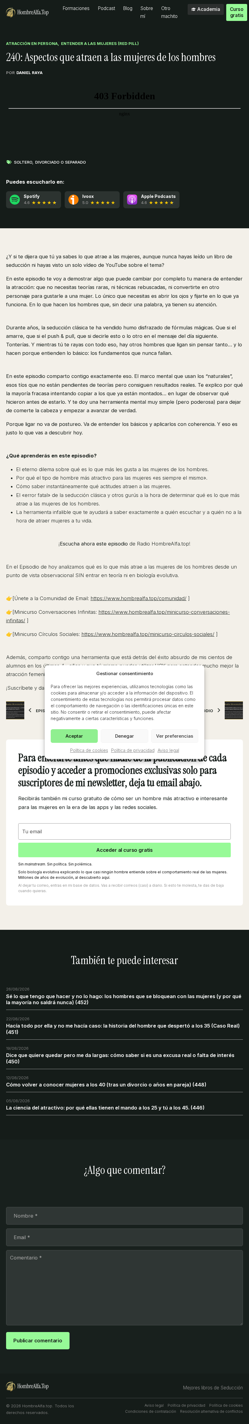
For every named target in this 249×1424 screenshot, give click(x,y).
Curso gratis (237, 12)
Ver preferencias (174, 736)
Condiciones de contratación (150, 1411)
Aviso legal (168, 750)
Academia (208, 9)
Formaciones (76, 8)
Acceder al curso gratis (124, 850)
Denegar (124, 736)
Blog (127, 8)
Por (24, 72)
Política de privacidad (133, 750)
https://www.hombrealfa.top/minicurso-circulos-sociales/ (147, 634)
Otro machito (169, 12)
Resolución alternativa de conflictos (211, 1411)
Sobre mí (146, 12)
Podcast (106, 8)
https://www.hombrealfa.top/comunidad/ (138, 598)
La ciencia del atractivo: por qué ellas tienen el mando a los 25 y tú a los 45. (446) (105, 1108)
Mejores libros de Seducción (213, 1388)
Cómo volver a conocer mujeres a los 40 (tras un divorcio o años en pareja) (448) (106, 1085)
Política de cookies (89, 750)
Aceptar (74, 736)
